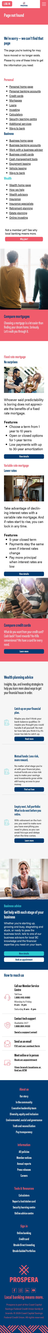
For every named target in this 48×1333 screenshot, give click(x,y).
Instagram (21, 1290)
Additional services (20, 123)
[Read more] (7, 722)
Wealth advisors (18, 194)
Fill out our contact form (27, 1045)
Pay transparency (24, 1131)
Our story (24, 1096)
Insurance (15, 199)
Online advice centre (24, 1213)
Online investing (18, 217)
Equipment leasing (20, 163)
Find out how (29, 789)
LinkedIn (27, 1290)
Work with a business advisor (26, 149)
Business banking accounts (25, 145)
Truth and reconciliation (24, 1125)
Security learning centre (23, 119)
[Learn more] (7, 822)
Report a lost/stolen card (24, 1201)
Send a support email (25, 1032)
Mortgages (15, 100)
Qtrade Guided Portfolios (24, 1250)
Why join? (24, 239)
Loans (12, 105)
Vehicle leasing (18, 168)
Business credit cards (21, 154)
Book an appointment (24, 959)
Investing (14, 110)
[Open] (44, 4)
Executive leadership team (24, 1108)
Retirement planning (21, 208)
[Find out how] (7, 771)
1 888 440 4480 (22, 997)
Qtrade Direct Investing (24, 1244)
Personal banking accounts (25, 91)
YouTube (33, 1290)
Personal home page (21, 86)
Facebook (14, 1290)
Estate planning (18, 213)
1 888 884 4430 (22, 1026)
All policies (24, 1151)
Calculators (16, 114)
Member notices (24, 1157)
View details (24, 456)
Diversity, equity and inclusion (24, 1114)
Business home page (21, 140)
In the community (24, 1102)
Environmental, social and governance (24, 1120)
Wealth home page (20, 185)
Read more (29, 739)
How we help (16, 189)
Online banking (24, 1232)
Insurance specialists (21, 203)
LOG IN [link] (7, 3)
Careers (24, 1175)
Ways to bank (17, 128)
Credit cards (16, 96)
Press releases (24, 1169)
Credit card (24, 1238)
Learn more (24, 651)
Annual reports (24, 1163)
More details (24, 953)
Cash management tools (23, 159)
